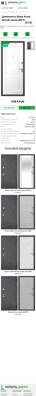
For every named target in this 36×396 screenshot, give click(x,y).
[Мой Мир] (31, 23)
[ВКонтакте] (26, 23)
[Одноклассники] (28, 23)
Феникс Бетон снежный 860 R (18, 312)
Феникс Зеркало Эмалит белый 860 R (18, 190)
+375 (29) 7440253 (8, 8)
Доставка (14, 394)
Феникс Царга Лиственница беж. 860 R (18, 231)
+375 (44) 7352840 (23, 8)
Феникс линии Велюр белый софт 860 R (18, 271)
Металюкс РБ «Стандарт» (4, 394)
